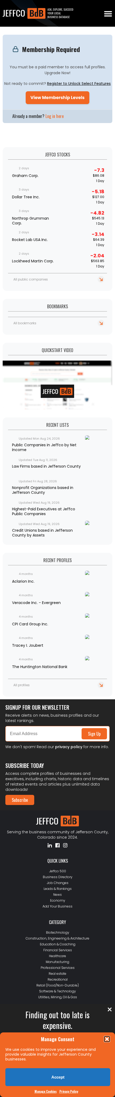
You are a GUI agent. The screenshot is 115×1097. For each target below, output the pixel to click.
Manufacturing (57, 962)
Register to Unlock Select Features (79, 83)
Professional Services (58, 967)
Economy (57, 900)
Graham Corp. (25, 175)
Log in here (54, 116)
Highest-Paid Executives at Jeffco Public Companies (43, 511)
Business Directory (57, 877)
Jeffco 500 (57, 871)
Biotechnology (57, 932)
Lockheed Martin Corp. (33, 261)
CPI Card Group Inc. (30, 624)
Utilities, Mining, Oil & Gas (57, 997)
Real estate (57, 973)
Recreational (58, 979)
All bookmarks (24, 323)
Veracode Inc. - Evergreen (36, 602)
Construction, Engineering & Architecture (57, 938)
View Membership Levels (57, 97)
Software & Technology (57, 991)
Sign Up (94, 734)
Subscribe (20, 800)
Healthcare (57, 956)
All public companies (30, 279)
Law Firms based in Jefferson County (46, 466)
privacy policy (68, 746)
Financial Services (57, 950)
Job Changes (57, 883)
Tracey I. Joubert (27, 645)
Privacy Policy (68, 1091)
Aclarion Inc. (23, 581)
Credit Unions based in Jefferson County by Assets (42, 533)
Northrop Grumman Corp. (30, 221)
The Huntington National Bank (39, 666)
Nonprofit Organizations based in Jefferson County (42, 490)
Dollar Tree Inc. (26, 197)
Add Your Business (57, 906)
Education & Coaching (57, 944)
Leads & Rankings (58, 888)
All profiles (21, 685)
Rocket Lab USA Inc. (30, 239)
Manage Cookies (45, 1091)
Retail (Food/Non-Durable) (57, 985)
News (57, 894)
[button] (107, 1039)
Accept (57, 1077)
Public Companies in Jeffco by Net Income (44, 447)
